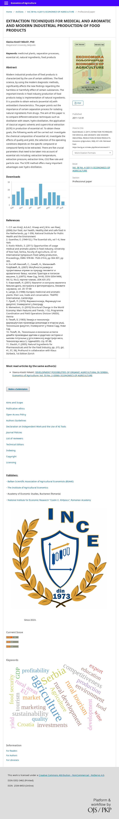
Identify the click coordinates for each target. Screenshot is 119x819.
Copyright (11, 456)
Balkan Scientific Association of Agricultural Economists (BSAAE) (40, 481)
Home (9, 11)
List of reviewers (14, 438)
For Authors (11, 755)
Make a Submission (18, 389)
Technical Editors (15, 444)
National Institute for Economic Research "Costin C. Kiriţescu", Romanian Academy (49, 500)
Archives (19, 11)
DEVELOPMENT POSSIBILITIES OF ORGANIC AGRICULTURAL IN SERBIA (71, 372)
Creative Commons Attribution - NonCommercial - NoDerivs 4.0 (71, 775)
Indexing (10, 450)
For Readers (11, 750)
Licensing (11, 462)
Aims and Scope (14, 402)
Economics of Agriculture (23, 3)
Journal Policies (14, 432)
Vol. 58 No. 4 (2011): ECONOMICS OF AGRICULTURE (50, 11)
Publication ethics (15, 408)
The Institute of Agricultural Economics (28, 487)
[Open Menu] (6, 3)
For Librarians (12, 760)
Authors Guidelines (16, 420)
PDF (79, 103)
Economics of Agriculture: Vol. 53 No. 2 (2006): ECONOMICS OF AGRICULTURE (52, 375)
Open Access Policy (16, 414)
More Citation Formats (85, 152)
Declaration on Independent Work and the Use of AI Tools (36, 426)
